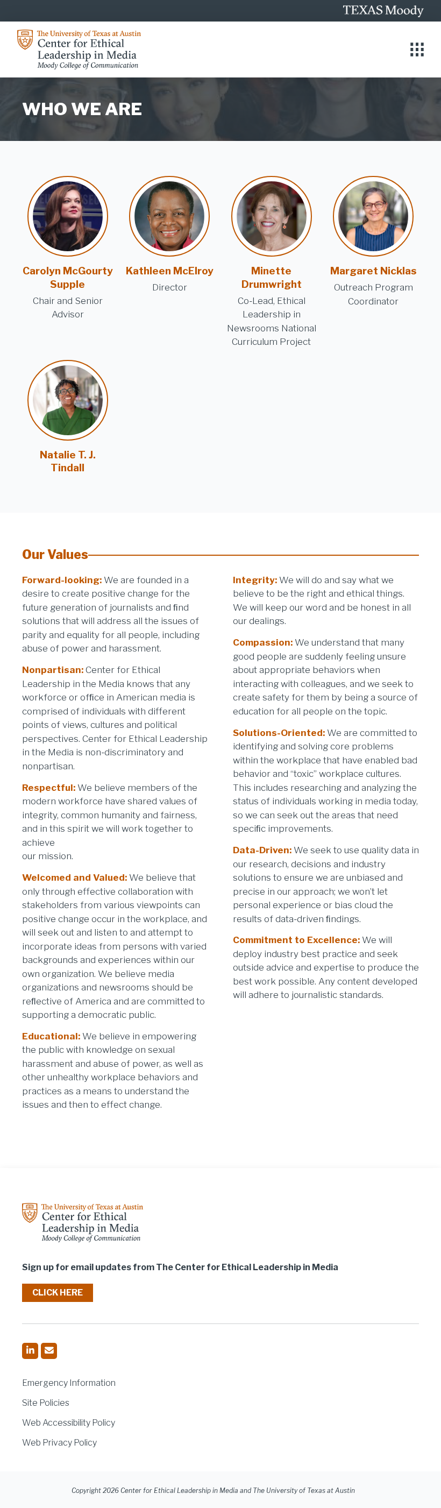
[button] (417, 49)
